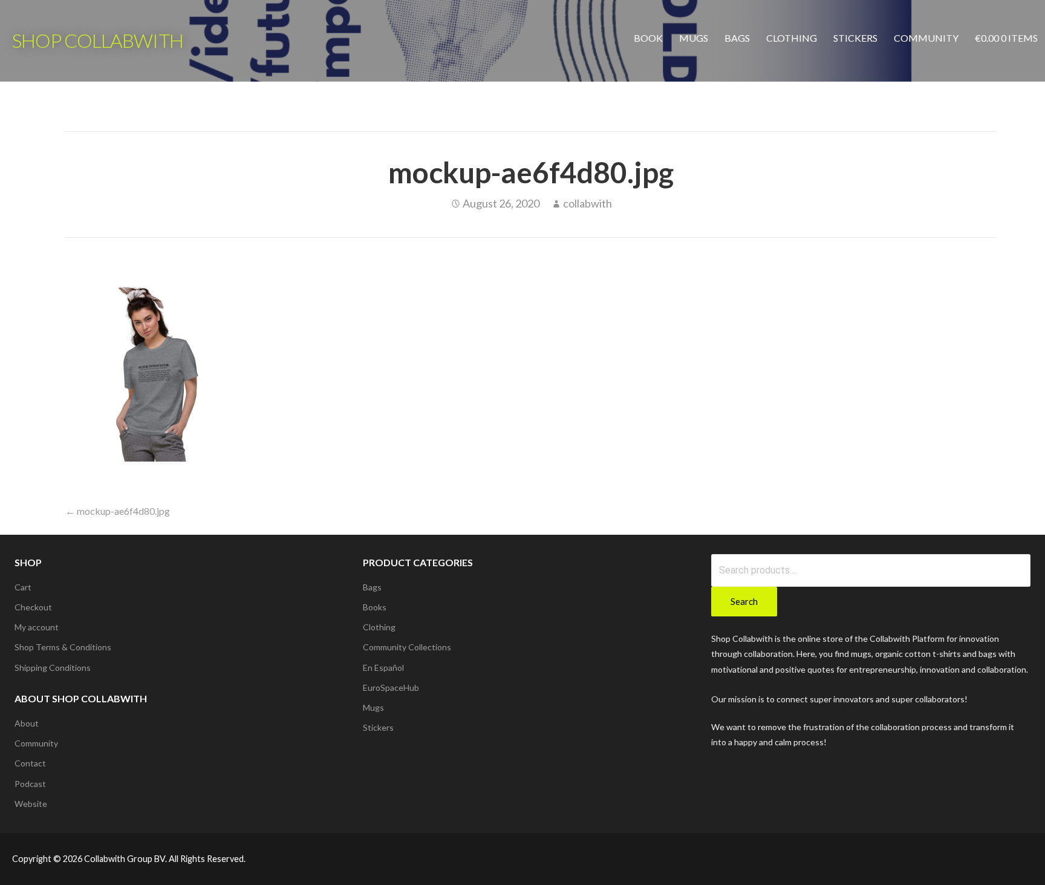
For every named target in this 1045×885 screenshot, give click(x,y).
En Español (383, 667)
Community (926, 38)
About (27, 723)
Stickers (855, 38)
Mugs (693, 38)
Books (374, 607)
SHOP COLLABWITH (97, 40)
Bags (737, 38)
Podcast (30, 784)
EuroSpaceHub (391, 687)
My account (37, 627)
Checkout (33, 607)
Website (31, 803)
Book (648, 38)
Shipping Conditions (53, 667)
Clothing (791, 38)
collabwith (587, 203)
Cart (23, 587)
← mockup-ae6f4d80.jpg (117, 511)
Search (744, 601)
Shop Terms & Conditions (63, 647)
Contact (30, 763)
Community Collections (407, 647)
